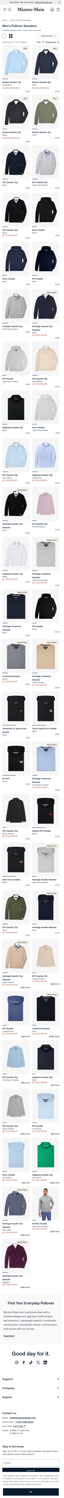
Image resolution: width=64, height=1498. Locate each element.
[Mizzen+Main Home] (31, 9)
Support (7, 1379)
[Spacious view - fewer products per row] (4, 36)
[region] (16, 62)
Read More (9, 1335)
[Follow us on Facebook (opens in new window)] (23, 1362)
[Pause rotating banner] (59, 2)
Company (8, 1388)
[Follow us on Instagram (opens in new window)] (16, 1362)
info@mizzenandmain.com (23, 1417)
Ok (30, 1492)
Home (4, 20)
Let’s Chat (19, 1426)
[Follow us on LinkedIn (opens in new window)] (45, 1362)
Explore (7, 1397)
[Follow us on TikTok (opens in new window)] (31, 1362)
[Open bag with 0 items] (58, 9)
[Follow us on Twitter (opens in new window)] (38, 1362)
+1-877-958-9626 (24, 1421)
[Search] (9, 9)
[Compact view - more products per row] (10, 36)
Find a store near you (43, 2)
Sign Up (30, 1470)
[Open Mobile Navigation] (4, 9)
